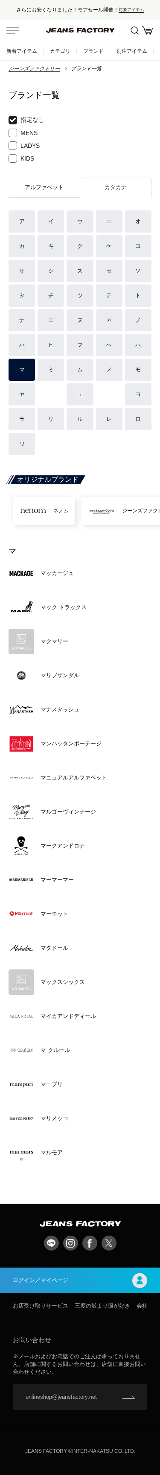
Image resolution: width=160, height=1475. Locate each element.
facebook (89, 1243)
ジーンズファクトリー (34, 69)
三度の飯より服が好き (102, 1305)
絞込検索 (134, 30)
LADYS (30, 145)
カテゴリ (60, 51)
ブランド (93, 51)
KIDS (27, 158)
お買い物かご (147, 30)
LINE (51, 1243)
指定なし (32, 119)
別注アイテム (131, 51)
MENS (29, 132)
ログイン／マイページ (40, 1280)
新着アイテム (21, 51)
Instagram (70, 1243)
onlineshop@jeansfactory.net (61, 1397)
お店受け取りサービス (40, 1305)
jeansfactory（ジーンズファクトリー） (80, 30)
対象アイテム (131, 9)
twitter (109, 1243)
